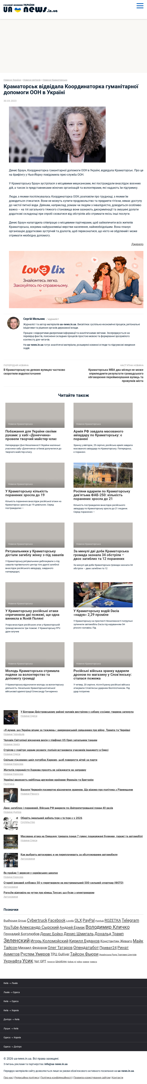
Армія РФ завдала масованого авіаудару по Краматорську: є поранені (98, 435)
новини (86, 962)
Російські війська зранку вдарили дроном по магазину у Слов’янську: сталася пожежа (103, 674)
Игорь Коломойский (49, 941)
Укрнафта (13, 961)
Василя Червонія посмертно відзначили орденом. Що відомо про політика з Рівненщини (77, 789)
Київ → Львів (11, 983)
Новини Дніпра (12, 812)
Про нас (8, 1077)
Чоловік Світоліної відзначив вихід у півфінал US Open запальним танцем (50, 740)
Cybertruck (37, 920)
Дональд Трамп (109, 934)
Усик (27, 961)
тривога (93, 962)
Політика (9, 783)
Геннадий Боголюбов (21, 934)
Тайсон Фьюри (84, 953)
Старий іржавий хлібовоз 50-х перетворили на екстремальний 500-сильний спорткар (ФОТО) (63, 882)
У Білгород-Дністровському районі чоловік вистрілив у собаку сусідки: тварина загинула (77, 711)
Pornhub (99, 921)
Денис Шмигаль (79, 933)
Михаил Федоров (32, 948)
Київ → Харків (11, 1010)
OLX (78, 920)
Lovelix (70, 920)
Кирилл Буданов (84, 941)
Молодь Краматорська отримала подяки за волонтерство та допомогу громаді (32, 674)
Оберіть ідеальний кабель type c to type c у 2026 (51, 818)
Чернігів (51, 962)
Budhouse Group (15, 920)
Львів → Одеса (12, 992)
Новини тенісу (12, 744)
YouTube (11, 927)
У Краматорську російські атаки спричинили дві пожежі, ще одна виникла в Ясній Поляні (32, 614)
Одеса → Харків (12, 1037)
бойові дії (72, 962)
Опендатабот (86, 947)
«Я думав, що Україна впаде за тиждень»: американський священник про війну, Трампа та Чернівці (67, 730)
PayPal (89, 920)
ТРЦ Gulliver (60, 954)
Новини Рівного (30, 793)
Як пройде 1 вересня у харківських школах (31, 872)
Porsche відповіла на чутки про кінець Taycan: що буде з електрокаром (49, 892)
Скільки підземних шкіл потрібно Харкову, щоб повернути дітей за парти (50, 759)
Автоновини (28, 858)
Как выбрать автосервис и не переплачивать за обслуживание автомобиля (69, 854)
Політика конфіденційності (56, 1077)
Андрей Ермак (72, 927)
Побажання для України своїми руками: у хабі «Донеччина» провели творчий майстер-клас (31, 435)
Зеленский (17, 940)
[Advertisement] (73, 46)
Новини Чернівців (14, 734)
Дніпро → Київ (11, 1019)
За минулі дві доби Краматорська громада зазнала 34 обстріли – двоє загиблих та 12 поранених (101, 555)
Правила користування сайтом (92, 1077)
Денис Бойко (51, 934)
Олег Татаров (60, 947)
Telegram (130, 920)
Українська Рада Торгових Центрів (117, 954)
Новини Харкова (13, 764)
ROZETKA (113, 920)
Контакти (117, 1077)
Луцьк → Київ (11, 1028)
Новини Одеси (29, 715)
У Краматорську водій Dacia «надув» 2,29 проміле (96, 613)
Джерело (137, 244)
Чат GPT (40, 961)
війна (79, 962)
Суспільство (28, 822)
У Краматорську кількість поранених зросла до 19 (26, 493)
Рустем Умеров (35, 954)
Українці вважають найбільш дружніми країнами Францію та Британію (49, 779)
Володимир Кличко (108, 927)
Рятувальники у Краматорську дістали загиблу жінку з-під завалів (34, 553)
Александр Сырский (39, 927)
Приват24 (108, 947)
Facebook (56, 920)
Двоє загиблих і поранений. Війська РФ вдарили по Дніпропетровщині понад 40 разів (58, 808)
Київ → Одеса (11, 1001)
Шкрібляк (61, 961)
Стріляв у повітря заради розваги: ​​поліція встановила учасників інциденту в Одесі (56, 750)
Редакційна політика (27, 1077)
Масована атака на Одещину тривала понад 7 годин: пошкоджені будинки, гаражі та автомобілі (82, 836)
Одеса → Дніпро (13, 1046)
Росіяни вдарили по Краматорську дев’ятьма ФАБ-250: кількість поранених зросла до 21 (102, 495)
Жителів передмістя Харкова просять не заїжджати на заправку (45, 770)
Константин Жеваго (116, 941)
